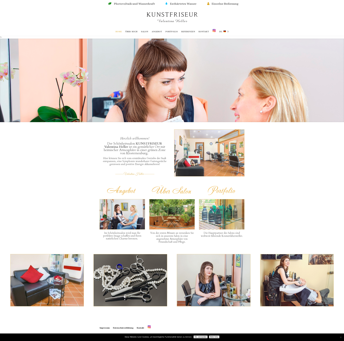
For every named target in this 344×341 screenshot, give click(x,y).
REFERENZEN (188, 32)
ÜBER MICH (131, 32)
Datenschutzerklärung (123, 327)
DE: (221, 32)
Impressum (105, 327)
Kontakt (140, 327)
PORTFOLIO (172, 32)
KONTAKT (204, 32)
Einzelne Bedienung (227, 4)
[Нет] (340, 337)
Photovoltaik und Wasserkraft (137, 4)
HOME (119, 32)
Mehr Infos (214, 337)
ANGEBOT (157, 32)
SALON (144, 32)
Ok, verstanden (201, 337)
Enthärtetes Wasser (186, 4)
